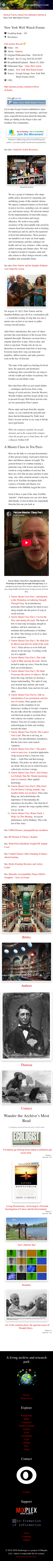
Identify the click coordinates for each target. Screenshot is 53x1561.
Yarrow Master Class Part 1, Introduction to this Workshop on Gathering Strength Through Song (29, 600)
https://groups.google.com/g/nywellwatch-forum (21, 88)
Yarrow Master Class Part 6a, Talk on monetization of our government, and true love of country (29, 698)
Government (26, 1435)
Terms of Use (26, 1398)
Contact (26, 1108)
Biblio (26, 937)
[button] (13, 5)
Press (26, 1445)
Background (26, 1415)
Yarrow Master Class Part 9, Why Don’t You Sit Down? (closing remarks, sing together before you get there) (28, 789)
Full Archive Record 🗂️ (15, 43)
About (26, 1533)
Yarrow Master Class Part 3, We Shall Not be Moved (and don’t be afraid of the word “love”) (29, 644)
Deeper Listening (26, 1425)
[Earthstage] (4, 5)
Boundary (26, 1284)
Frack (13, 15)
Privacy (26, 1394)
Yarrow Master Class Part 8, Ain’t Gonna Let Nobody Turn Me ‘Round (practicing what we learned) (29, 776)
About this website (26, 15)
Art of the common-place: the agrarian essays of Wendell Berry (27, 1326)
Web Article (36, 65)
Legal (26, 1439)
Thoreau (26, 1064)
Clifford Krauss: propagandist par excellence (28, 830)
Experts (26, 1428)
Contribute (26, 1536)
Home (6, 15)
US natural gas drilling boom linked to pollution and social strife (27, 1151)
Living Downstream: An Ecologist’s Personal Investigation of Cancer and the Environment (26, 1207)
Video (27, 65)
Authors (26, 985)
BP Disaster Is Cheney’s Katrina (23, 836)
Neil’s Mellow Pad (26, 1244)
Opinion (41, 15)
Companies (26, 1422)
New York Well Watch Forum (29, 69)
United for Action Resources (25, 149)
